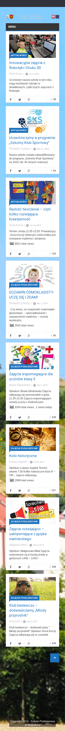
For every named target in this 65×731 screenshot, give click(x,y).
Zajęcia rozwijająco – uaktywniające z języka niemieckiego (28, 534)
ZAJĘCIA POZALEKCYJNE (24, 285)
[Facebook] (10, 99)
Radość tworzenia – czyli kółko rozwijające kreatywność (29, 214)
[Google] (29, 99)
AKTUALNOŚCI (18, 55)
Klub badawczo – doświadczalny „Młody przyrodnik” (27, 610)
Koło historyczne (23, 456)
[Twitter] (19, 99)
